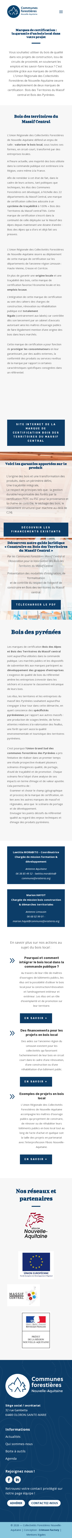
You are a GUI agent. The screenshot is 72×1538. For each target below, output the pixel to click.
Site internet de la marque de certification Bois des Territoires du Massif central (36, 432)
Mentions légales (36, 1534)
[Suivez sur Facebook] (8, 1479)
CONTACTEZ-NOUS (44, 1503)
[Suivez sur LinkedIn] (17, 1479)
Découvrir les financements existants (36, 529)
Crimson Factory (49, 1530)
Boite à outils (15, 1451)
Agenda (11, 1458)
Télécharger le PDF (36, 604)
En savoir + (36, 1018)
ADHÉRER (16, 1503)
